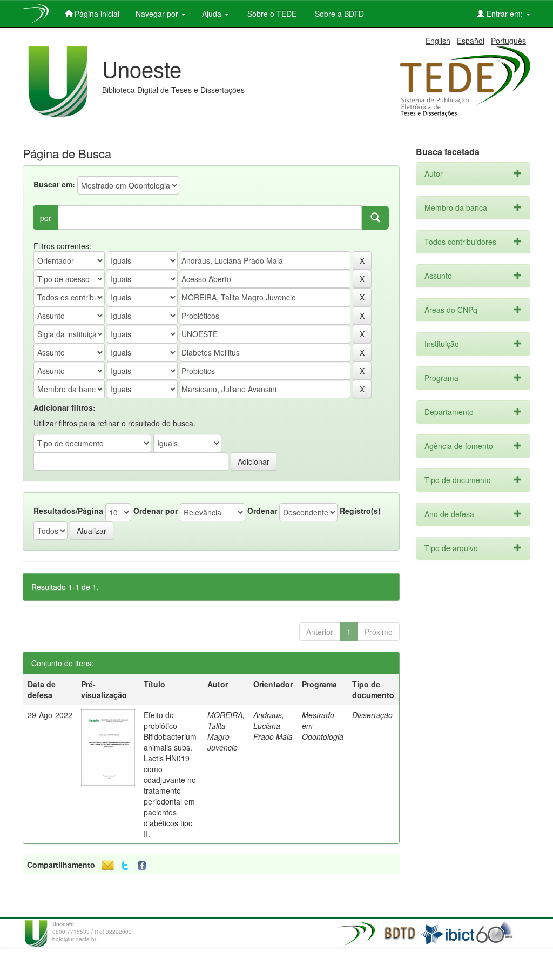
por (45, 217)
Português (508, 40)
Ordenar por (155, 510)
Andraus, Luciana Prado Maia (273, 725)
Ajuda (213, 13)
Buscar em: (54, 184)
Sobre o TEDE (270, 13)
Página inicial (95, 13)
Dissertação (372, 714)
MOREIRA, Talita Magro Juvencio (226, 731)
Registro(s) (360, 510)
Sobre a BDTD (338, 13)
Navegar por (158, 13)
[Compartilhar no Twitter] (125, 866)
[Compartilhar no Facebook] (144, 866)
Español (470, 40)
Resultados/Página (68, 510)
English (438, 40)
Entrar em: (504, 13)
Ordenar (262, 510)
